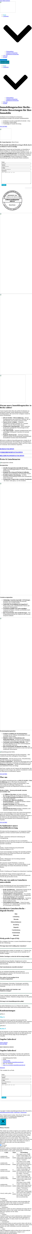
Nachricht (4, 170)
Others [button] (1, 1227)
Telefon (3, 165)
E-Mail (3, 168)
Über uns (5, 55)
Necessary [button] (2, 1143)
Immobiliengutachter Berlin (6, 1112)
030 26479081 (3, 59)
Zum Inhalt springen (5, 0)
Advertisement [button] (3, 1220)
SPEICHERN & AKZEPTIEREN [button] (8, 1233)
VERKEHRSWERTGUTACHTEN (11, 452)
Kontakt (5, 57)
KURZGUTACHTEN (7, 449)
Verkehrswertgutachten (11, 52)
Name (3, 162)
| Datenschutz (23, 1112)
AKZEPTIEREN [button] (12, 1118)
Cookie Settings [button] (4, 1118)
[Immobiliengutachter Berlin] (8, 12)
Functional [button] (2, 1198)
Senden (4, 185)
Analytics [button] (2, 1213)
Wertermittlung (10, 51)
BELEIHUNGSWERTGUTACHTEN (12, 455)
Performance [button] (3, 1205)
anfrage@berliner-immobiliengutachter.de (14, 1108)
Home (4, 14)
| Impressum (16, 1112)
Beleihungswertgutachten (12, 54)
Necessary (4, 1145)
